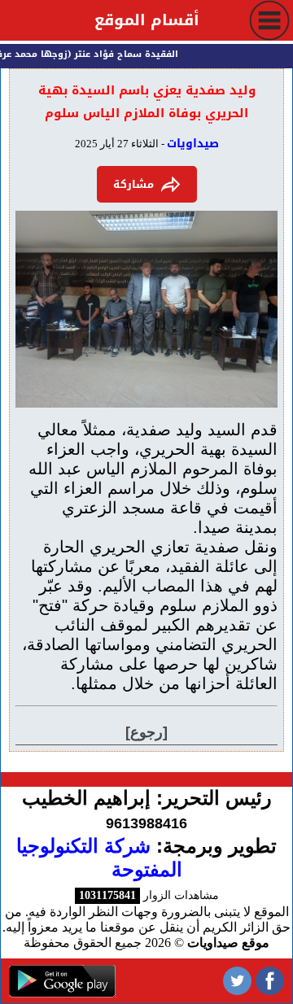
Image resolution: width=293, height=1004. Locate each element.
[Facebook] (270, 981)
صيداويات (193, 144)
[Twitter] (237, 981)
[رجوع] (146, 732)
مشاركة (133, 184)
